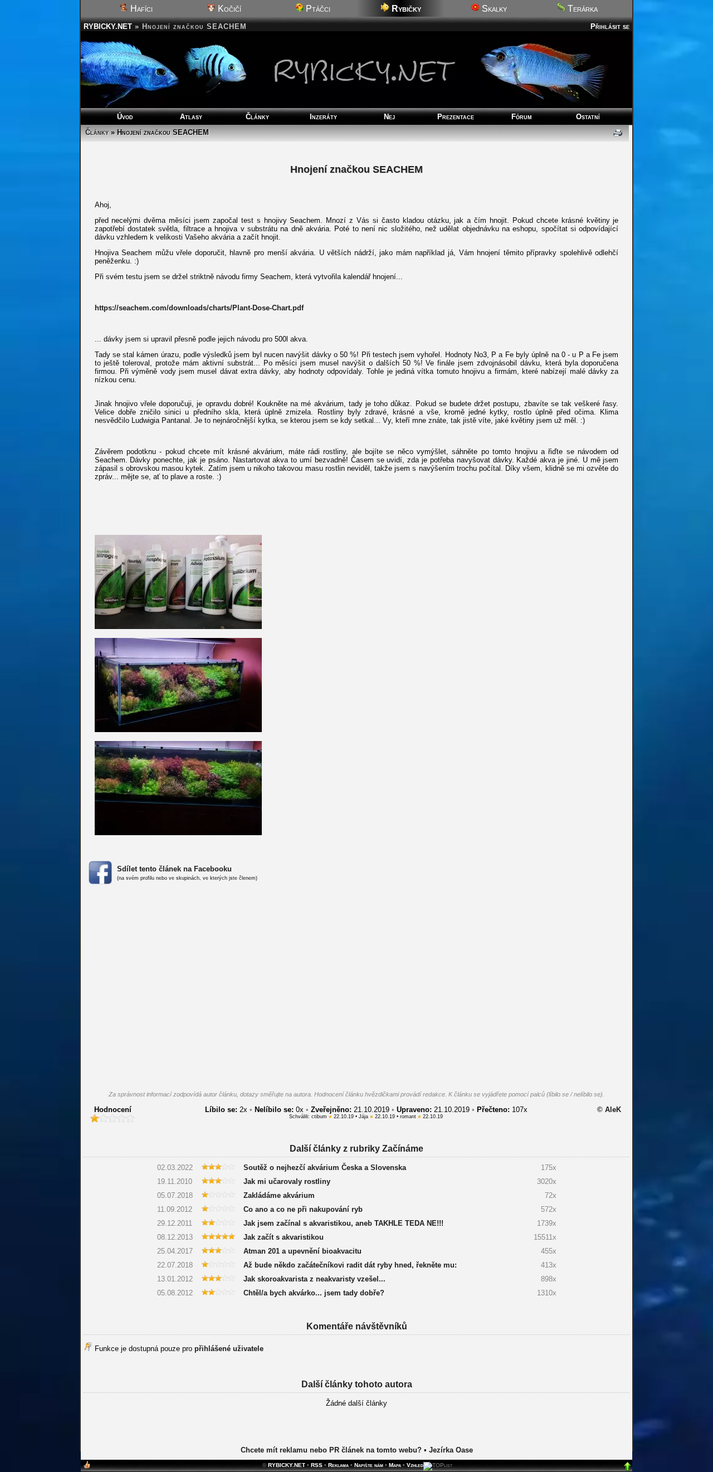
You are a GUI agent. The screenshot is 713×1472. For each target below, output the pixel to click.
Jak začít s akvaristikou (283, 1237)
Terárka (581, 8)
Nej (389, 117)
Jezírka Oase (451, 1450)
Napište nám (368, 1465)
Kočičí (228, 8)
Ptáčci (317, 8)
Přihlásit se (609, 26)
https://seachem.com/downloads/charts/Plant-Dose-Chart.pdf (199, 308)
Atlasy (191, 117)
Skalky (493, 8)
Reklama (338, 1465)
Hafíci (140, 8)
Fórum (521, 117)
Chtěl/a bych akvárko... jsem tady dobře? (313, 1293)
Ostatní (588, 117)
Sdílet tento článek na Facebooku (174, 869)
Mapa (395, 1465)
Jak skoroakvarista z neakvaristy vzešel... (314, 1279)
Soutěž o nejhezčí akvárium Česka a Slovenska (324, 1167)
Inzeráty (323, 117)
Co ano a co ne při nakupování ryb (303, 1209)
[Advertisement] (356, 991)
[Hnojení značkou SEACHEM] (178, 626)
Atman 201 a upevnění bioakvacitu (302, 1251)
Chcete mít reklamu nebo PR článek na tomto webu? (331, 1450)
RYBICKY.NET (108, 26)
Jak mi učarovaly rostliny (286, 1181)
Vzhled (415, 1465)
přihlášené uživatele (228, 1348)
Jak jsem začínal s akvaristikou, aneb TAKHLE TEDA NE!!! (343, 1223)
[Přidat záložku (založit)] (86, 1467)
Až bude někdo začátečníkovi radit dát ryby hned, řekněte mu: (350, 1265)
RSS (317, 1465)
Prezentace (455, 117)
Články (257, 117)
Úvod (125, 117)
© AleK (609, 1109)
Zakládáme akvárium (279, 1195)
